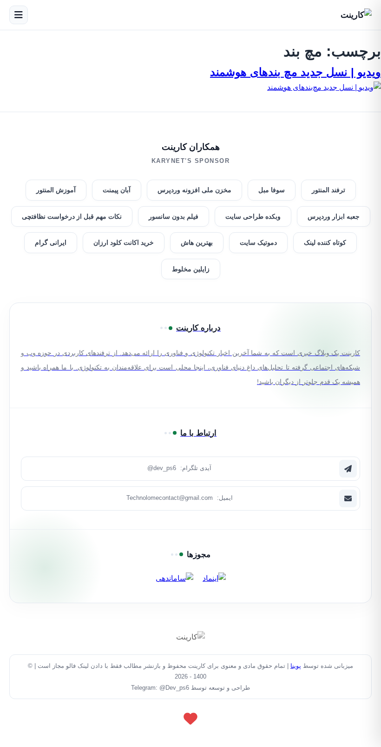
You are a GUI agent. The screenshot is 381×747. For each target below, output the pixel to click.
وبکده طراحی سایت (253, 216)
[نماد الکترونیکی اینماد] (214, 578)
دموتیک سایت (258, 242)
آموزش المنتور (56, 190)
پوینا (295, 665)
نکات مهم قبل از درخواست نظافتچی (72, 216)
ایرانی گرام (50, 242)
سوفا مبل (271, 190)
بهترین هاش (197, 242)
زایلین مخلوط (191, 269)
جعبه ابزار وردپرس (334, 216)
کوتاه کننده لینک (325, 242)
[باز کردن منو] (18, 15)
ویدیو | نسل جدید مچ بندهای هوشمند (295, 72)
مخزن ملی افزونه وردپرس (194, 190)
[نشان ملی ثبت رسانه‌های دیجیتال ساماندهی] (174, 578)
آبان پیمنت (117, 190)
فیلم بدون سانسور (173, 216)
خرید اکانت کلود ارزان (123, 242)
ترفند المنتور (328, 190)
